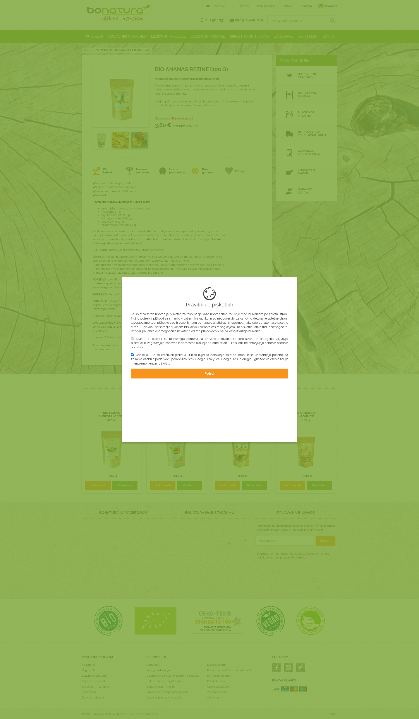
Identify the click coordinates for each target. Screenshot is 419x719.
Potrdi (209, 374)
